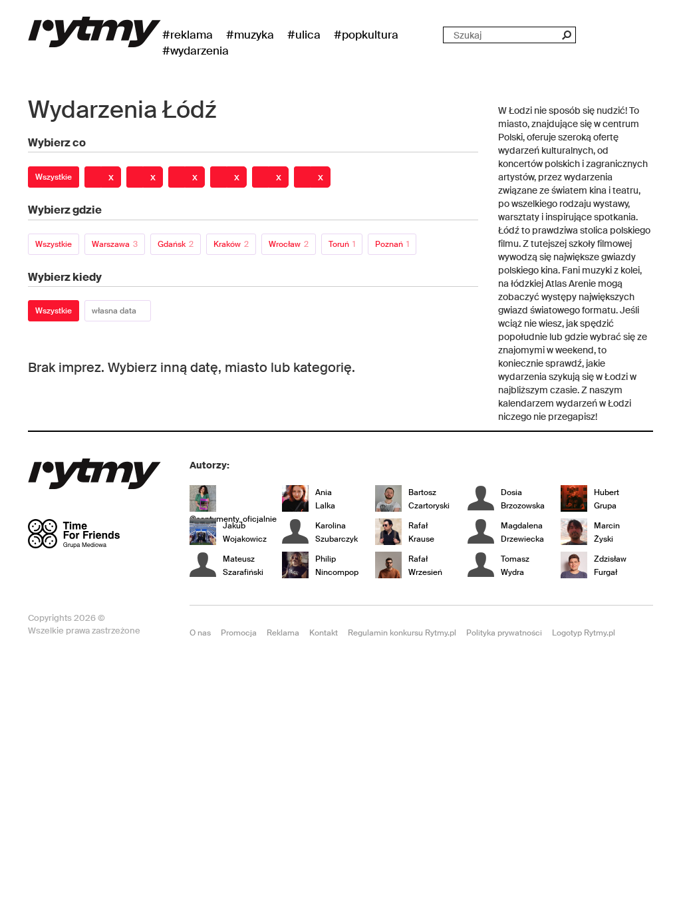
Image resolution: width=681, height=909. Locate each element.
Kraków (231, 244)
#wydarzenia (195, 50)
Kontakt (323, 633)
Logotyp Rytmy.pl (583, 633)
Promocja (239, 633)
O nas (200, 633)
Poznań (392, 244)
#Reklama (187, 34)
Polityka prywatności (504, 633)
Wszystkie (53, 177)
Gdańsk (176, 244)
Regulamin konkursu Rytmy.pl (402, 633)
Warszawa (115, 244)
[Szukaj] (566, 35)
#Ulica (304, 34)
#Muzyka (250, 34)
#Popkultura (366, 34)
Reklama (283, 633)
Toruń (342, 244)
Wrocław (289, 244)
